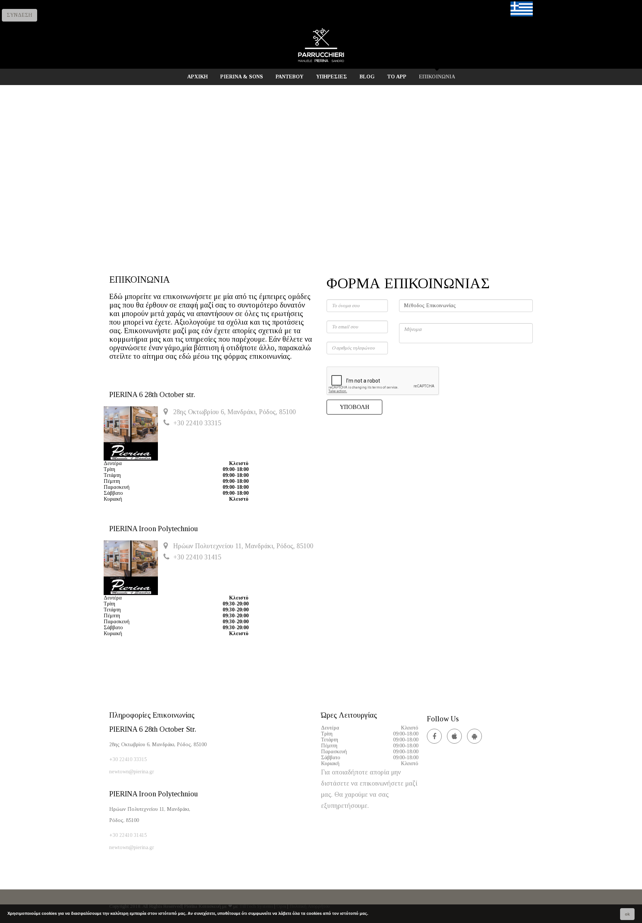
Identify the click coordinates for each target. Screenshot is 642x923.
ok (627, 914)
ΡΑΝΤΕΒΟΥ (290, 76)
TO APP (396, 76)
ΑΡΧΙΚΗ (197, 76)
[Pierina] (321, 62)
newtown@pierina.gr (131, 771)
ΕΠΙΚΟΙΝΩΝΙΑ (437, 76)
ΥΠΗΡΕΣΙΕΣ (331, 76)
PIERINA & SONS (241, 76)
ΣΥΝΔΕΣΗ (19, 15)
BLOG (367, 76)
